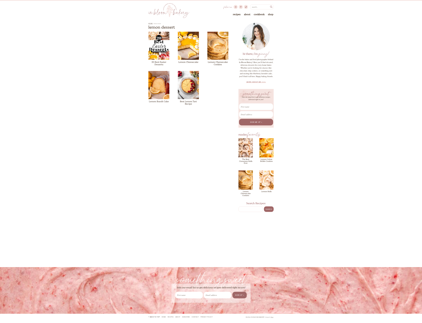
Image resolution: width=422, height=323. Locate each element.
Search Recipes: (256, 203)
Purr (272, 317)
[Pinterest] (241, 7)
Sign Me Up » (256, 122)
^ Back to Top (154, 317)
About (247, 14)
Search (269, 209)
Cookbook (259, 14)
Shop (270, 14)
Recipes (237, 14)
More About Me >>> (256, 82)
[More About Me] (256, 36)
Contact (195, 317)
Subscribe (186, 317)
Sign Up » (239, 295)
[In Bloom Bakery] (168, 10)
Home (150, 23)
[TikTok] (246, 7)
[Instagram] (236, 7)
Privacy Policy (207, 317)
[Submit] (271, 6)
